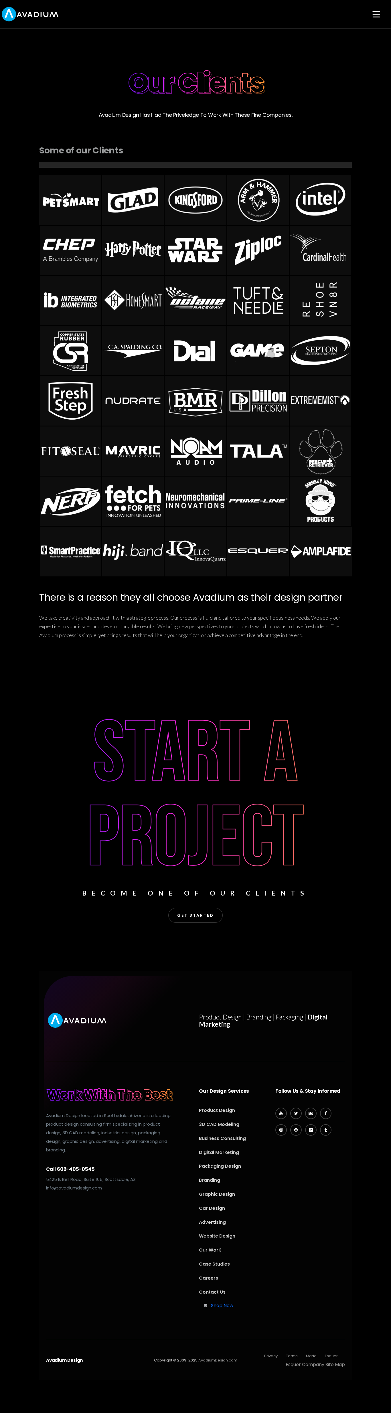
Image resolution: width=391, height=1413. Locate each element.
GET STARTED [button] (195, 915)
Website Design (217, 1236)
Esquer (331, 1356)
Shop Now (222, 1305)
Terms (292, 1356)
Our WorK (210, 1250)
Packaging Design (220, 1166)
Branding (209, 1180)
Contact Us (212, 1292)
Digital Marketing (219, 1152)
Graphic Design (217, 1194)
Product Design (217, 1110)
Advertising (212, 1222)
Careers (208, 1278)
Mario (311, 1356)
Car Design (212, 1208)
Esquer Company (305, 1364)
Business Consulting (222, 1138)
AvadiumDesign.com (217, 1360)
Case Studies (214, 1264)
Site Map (335, 1364)
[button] (376, 14)
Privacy (271, 1356)
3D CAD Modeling (219, 1124)
